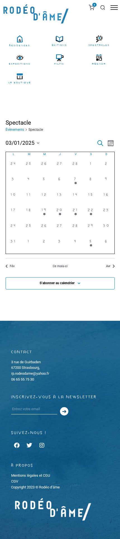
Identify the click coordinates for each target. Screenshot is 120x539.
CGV (14, 481)
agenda (99, 63)
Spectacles (99, 45)
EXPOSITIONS (19, 63)
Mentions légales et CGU (30, 475)
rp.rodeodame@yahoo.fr (30, 373)
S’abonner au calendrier (57, 283)
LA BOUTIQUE (20, 82)
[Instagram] (41, 445)
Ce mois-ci (60, 266)
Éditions (59, 45)
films (59, 63)
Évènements (15, 130)
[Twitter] (29, 445)
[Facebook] (16, 445)
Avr (108, 266)
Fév (12, 266)
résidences (19, 45)
